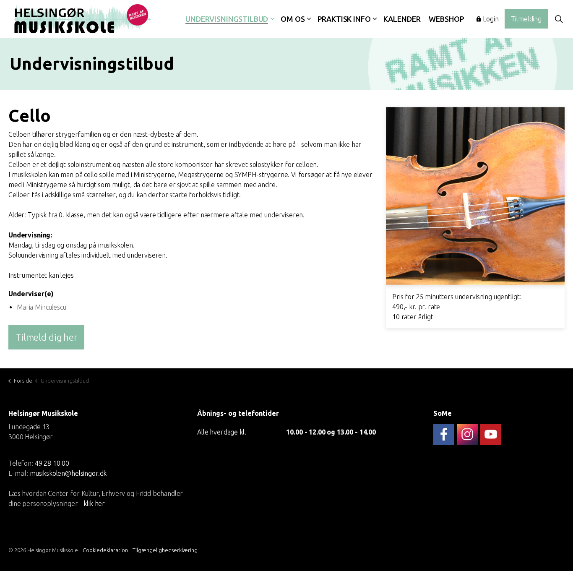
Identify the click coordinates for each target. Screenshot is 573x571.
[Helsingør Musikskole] (82, 19)
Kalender (402, 19)
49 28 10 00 (52, 463)
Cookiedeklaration (105, 550)
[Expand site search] (558, 18)
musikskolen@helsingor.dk (68, 473)
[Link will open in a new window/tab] (443, 434)
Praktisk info (344, 19)
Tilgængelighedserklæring (165, 550)
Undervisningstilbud (226, 19)
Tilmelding (526, 19)
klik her (94, 503)
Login (490, 19)
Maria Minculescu (41, 307)
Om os (293, 19)
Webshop (446, 19)
